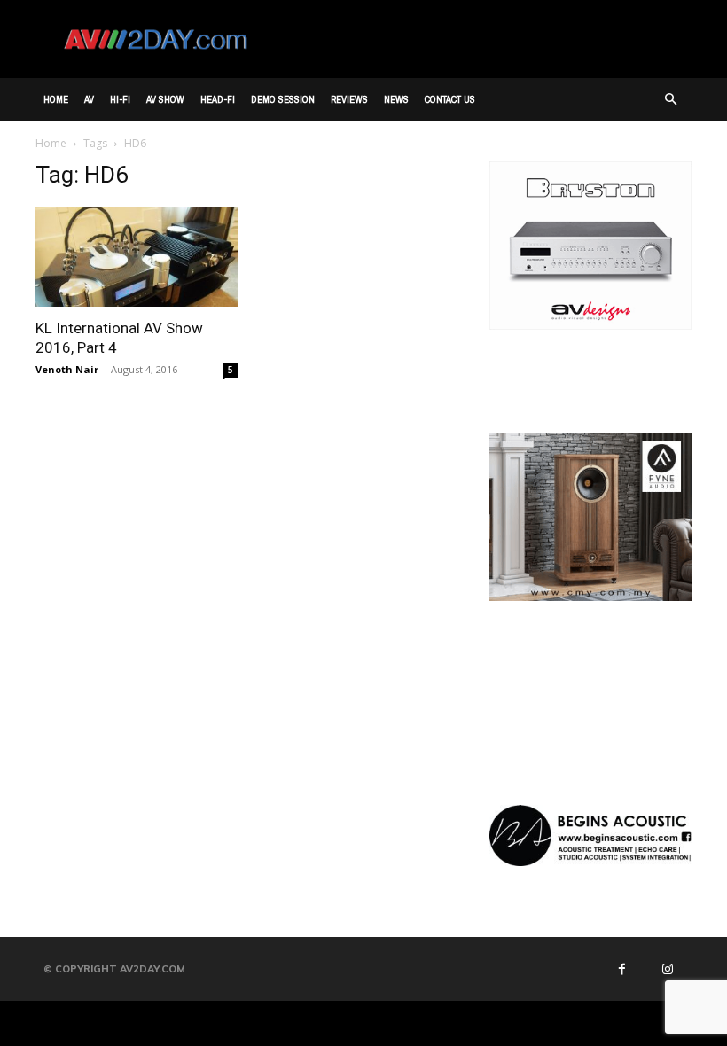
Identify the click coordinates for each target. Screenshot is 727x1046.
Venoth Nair (66, 369)
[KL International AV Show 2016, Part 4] (136, 257)
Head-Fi (217, 99)
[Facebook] (621, 969)
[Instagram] (667, 969)
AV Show (165, 99)
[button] (670, 99)
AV (89, 99)
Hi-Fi (120, 99)
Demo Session (283, 99)
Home (55, 99)
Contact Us (450, 99)
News (396, 99)
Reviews (349, 99)
